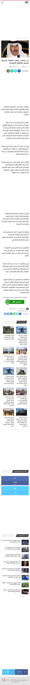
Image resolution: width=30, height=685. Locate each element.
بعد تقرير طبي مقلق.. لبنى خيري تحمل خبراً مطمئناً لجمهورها (12, 562)
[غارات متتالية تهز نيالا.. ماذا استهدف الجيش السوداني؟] (8, 330)
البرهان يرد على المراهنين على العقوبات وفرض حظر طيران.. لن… (12, 548)
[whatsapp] (15, 300)
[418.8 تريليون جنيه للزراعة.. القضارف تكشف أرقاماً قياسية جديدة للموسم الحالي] (25, 584)
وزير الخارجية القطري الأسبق (23, 311)
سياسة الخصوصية (6, 680)
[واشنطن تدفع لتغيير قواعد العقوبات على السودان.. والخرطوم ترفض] (25, 577)
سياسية (25, 327)
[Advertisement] (15, 21)
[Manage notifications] (3, 679)
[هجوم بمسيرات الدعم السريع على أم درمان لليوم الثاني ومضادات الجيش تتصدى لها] (8, 371)
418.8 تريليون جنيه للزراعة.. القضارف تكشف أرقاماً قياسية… (11, 583)
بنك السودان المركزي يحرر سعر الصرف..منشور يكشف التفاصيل (12, 555)
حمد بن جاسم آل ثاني (14, 308)
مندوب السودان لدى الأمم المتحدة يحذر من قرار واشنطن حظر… (10, 541)
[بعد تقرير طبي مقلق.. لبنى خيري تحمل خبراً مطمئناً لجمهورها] (25, 563)
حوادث (25, 409)
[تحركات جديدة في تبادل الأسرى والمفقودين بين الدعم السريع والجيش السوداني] (21, 391)
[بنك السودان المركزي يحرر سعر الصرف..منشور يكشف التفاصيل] (25, 556)
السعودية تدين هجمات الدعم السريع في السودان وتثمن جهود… (11, 569)
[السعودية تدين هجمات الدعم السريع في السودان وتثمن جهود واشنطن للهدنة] (25, 570)
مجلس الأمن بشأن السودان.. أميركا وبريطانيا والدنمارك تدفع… (11, 590)
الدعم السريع (22, 308)
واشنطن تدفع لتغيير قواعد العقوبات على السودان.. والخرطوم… (11, 576)
